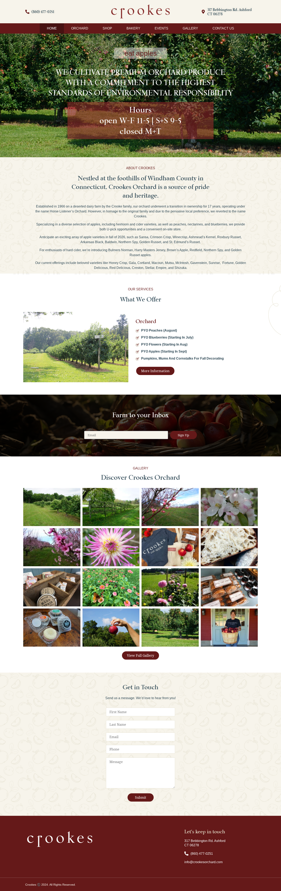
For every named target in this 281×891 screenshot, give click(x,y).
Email (88, 429)
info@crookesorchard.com (203, 862)
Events (161, 28)
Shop (107, 28)
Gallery (190, 28)
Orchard (79, 28)
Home (52, 28)
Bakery (133, 28)
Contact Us (223, 28)
